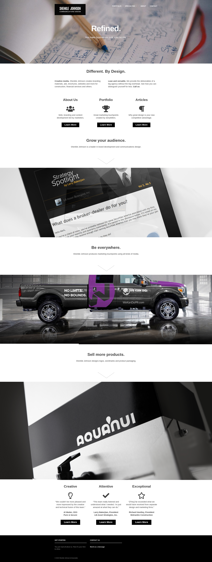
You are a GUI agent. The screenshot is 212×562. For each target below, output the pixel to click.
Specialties (130, 6)
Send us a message (97, 547)
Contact (153, 6)
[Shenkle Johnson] (70, 9)
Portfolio (116, 6)
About (143, 6)
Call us (136, 86)
